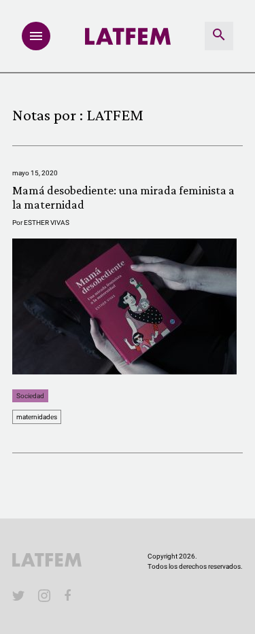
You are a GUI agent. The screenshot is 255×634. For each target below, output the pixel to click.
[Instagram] (44, 595)
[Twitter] (18, 595)
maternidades (36, 417)
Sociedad (30, 396)
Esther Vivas (46, 222)
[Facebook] (70, 595)
